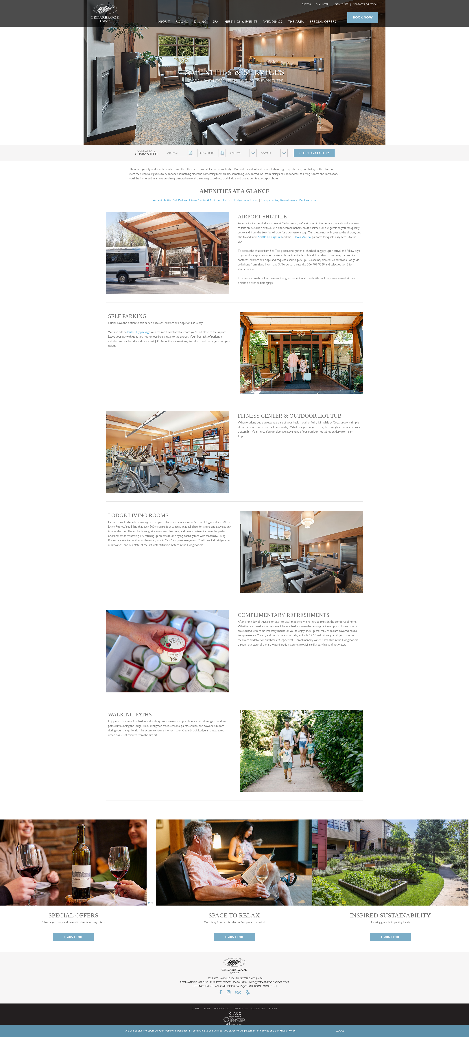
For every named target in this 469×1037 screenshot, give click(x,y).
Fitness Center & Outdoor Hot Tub (210, 200)
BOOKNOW (363, 17)
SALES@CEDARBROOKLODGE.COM (256, 986)
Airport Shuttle (162, 200)
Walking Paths (307, 200)
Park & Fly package (138, 332)
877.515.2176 (205, 982)
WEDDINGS (272, 21)
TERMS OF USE (241, 1009)
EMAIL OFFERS (323, 4)
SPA (216, 21)
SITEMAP (273, 1009)
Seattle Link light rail (270, 237)
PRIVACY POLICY (222, 1009)
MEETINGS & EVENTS (241, 21)
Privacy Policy (288, 1030)
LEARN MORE (73, 937)
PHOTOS (306, 4)
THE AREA (296, 21)
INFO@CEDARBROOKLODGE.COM (269, 982)
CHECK (314, 153)
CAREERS (196, 1009)
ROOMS (182, 21)
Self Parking (180, 200)
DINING (200, 21)
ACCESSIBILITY (258, 1009)
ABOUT (164, 21)
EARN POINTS (341, 4)
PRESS (207, 1009)
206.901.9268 (240, 982)
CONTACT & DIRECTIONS (365, 4)
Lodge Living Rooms (246, 200)
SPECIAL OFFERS (323, 21)
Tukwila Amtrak (301, 237)
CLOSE (340, 1030)
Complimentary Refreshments (279, 200)
